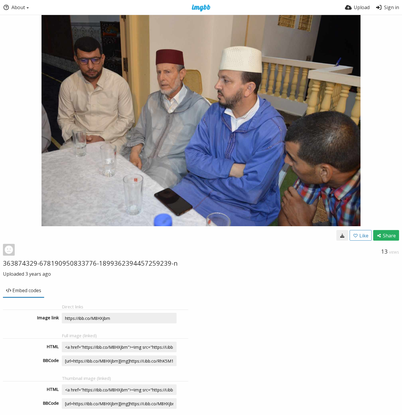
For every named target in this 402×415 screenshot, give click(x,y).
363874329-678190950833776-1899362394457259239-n (90, 263)
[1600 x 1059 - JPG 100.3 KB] (342, 235)
